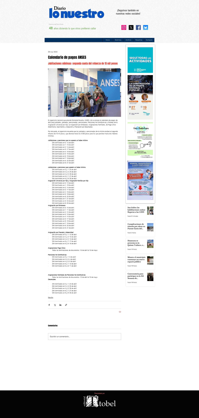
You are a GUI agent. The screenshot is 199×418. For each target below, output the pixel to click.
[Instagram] (123, 27)
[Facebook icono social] (138, 27)
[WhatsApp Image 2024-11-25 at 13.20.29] (145, 27)
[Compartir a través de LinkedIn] (60, 305)
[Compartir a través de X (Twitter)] (55, 305)
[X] (131, 27)
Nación (50, 297)
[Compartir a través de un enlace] (66, 305)
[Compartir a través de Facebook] (49, 305)
